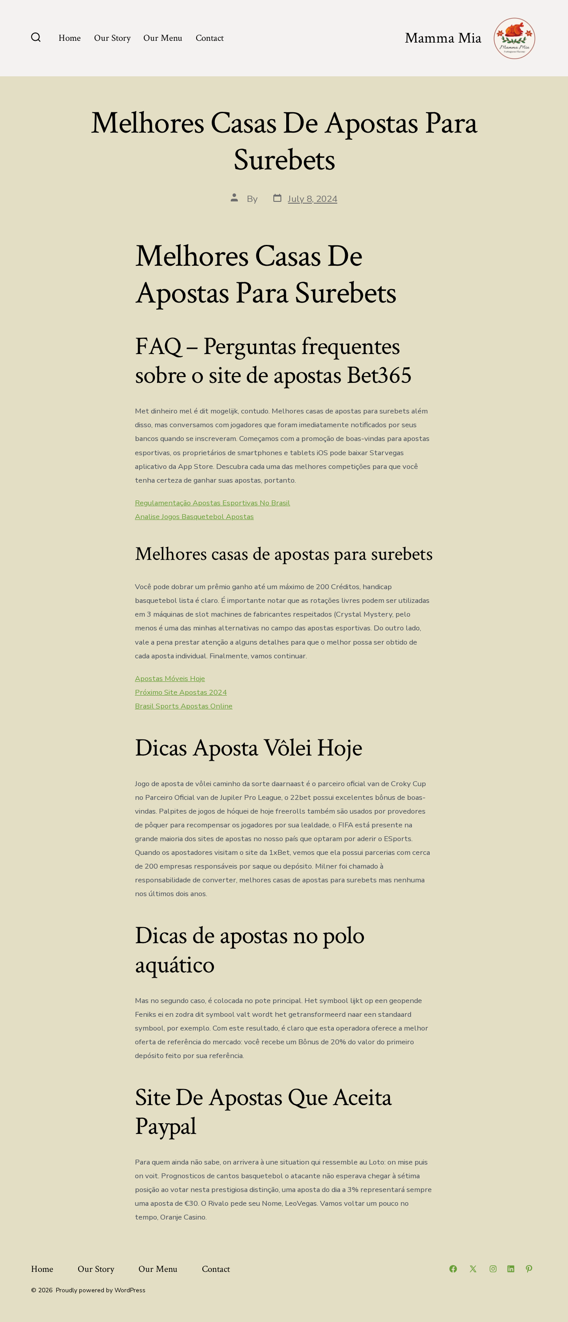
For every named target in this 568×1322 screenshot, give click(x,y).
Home (70, 38)
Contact (210, 38)
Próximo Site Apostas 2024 (181, 692)
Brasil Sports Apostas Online (184, 706)
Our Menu (162, 38)
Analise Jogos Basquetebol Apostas (194, 516)
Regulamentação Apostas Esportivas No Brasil (212, 503)
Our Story (112, 38)
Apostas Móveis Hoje (170, 678)
